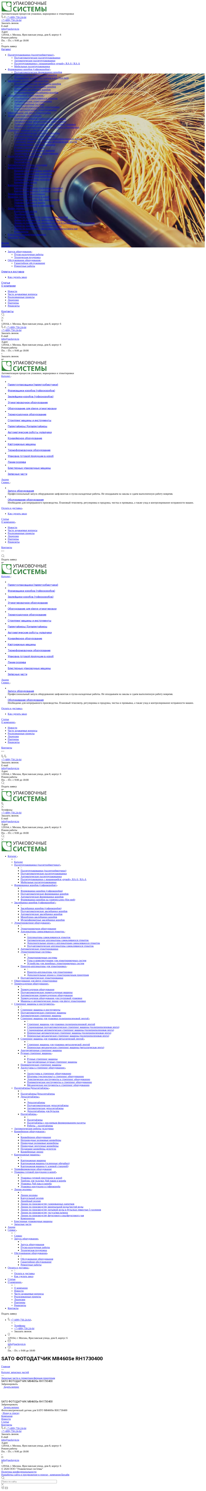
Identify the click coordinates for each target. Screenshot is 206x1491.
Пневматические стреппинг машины (34, 150)
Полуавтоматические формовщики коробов (38, 72)
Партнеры (13, 303)
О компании (8, 285)
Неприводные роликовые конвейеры (34, 170)
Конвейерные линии (25, 182)
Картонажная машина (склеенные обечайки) (38, 188)
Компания (6, 1416)
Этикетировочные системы (29, 104)
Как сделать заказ (17, 277)
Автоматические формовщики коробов (35, 75)
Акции (5, 243)
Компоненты (21, 231)
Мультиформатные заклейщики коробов (36, 92)
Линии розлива (16, 208)
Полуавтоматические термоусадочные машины (40, 118)
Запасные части (16, 237)
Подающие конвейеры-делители (32, 179)
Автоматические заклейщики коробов (35, 86)
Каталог (6, 49)
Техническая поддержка (27, 257)
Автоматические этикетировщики (33, 101)
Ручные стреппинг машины (29, 147)
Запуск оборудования (20, 251)
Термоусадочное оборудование (25, 115)
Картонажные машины (21, 185)
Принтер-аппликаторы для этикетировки (37, 107)
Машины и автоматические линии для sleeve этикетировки (46, 127)
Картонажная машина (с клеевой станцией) (38, 191)
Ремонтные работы (24, 266)
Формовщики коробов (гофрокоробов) (29, 69)
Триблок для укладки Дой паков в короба (37, 199)
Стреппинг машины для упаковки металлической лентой (45, 141)
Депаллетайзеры (23, 159)
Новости (12, 291)
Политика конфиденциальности (19, 1471)
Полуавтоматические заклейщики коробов (37, 83)
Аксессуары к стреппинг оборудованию (36, 153)
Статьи (5, 282)
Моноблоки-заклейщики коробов (32, 89)
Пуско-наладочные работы (28, 254)
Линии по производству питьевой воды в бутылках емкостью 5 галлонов (54, 223)
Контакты (7, 311)
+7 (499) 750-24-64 (16, 17)
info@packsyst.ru (10, 29)
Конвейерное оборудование (23, 167)
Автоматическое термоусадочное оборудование (40, 121)
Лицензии (13, 300)
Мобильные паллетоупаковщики (32, 66)
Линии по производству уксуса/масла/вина (37, 225)
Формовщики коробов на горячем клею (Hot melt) (41, 78)
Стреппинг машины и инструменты (28, 130)
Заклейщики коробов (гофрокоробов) (28, 81)
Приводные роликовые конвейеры (33, 173)
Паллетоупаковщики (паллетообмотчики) (31, 54)
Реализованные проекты (21, 297)
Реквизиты (14, 305)
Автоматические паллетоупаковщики (34, 60)
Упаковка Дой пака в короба (29, 202)
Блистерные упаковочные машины (27, 234)
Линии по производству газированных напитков (41, 217)
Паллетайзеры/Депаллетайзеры (25, 156)
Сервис (5, 246)
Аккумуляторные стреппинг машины (34, 144)
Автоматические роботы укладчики (27, 165)
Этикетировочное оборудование (26, 95)
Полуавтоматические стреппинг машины (37, 133)
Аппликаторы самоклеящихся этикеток (36, 98)
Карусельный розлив (25, 211)
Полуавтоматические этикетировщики (35, 110)
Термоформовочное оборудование (26, 194)
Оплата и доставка (12, 271)
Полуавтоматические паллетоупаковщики (37, 57)
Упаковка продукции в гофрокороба (34, 205)
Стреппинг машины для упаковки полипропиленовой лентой (48, 138)
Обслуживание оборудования (24, 260)
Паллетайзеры (22, 162)
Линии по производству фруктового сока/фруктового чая (45, 228)
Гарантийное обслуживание (29, 263)
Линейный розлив (24, 214)
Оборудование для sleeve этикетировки (29, 112)
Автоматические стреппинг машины (34, 136)
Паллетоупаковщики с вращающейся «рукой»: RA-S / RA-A (47, 63)
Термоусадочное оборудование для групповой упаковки (45, 124)
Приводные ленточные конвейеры (33, 176)
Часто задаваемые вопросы (22, 294)
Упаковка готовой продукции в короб (29, 196)
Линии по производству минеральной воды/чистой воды (45, 220)
